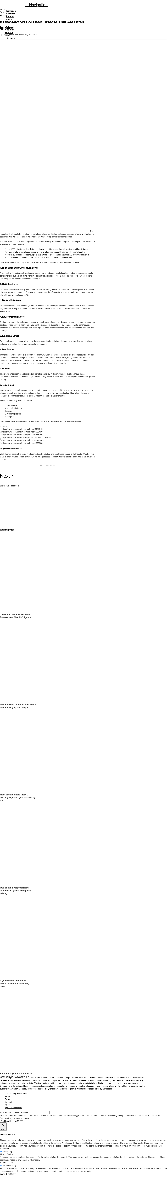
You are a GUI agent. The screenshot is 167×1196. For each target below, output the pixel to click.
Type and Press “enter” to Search (14, 1112)
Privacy (8, 1099)
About (7, 1104)
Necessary (7, 1151)
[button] (36, 4)
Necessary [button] (4, 1148)
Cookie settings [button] (7, 1121)
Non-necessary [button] (6, 1162)
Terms (7, 1096)
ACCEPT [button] (19, 1121)
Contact (8, 1102)
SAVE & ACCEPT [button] (8, 1173)
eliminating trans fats (25, 360)
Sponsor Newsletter (13, 1107)
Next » (47, 476)
